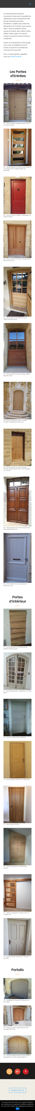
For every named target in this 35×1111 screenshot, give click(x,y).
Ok (17, 1108)
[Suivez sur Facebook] (9, 1071)
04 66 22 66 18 (15, 56)
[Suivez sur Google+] (17, 1071)
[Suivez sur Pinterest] (26, 1071)
